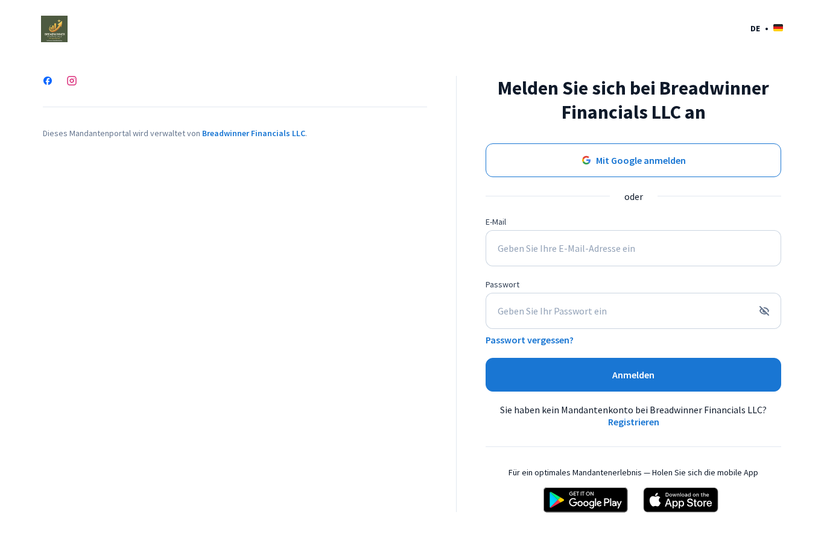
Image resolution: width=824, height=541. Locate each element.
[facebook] (47, 82)
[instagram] (72, 82)
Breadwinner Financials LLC (253, 133)
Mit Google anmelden (641, 160)
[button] (766, 28)
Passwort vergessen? (530, 340)
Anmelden (633, 375)
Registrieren (633, 422)
